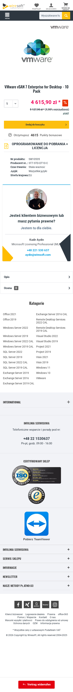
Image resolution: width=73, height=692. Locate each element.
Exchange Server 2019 (16, 372)
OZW (35, 623)
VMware (41, 378)
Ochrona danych (21, 623)
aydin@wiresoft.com (38, 254)
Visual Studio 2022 (47, 336)
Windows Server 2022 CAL (18, 341)
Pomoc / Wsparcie (26, 617)
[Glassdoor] (36, 604)
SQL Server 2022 (12, 351)
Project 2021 (43, 346)
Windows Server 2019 (15, 336)
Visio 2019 (42, 362)
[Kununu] (45, 604)
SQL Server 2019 (12, 357)
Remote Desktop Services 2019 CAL (50, 329)
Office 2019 (9, 319)
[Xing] (27, 604)
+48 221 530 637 (38, 250)
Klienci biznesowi (14, 614)
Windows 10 (43, 372)
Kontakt (43, 617)
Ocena (10, 288)
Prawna (51, 614)
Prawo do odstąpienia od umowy (51, 620)
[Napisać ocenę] (36, 95)
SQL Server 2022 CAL (15, 362)
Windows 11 (43, 367)
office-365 (63, 614)
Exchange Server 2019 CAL (18, 383)
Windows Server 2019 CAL (18, 346)
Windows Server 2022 (15, 327)
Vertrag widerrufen (39, 684)
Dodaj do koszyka (35, 124)
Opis (7, 277)
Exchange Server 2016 (16, 378)
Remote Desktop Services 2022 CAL (50, 321)
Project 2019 (43, 351)
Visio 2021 (42, 357)
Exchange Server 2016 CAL (51, 314)
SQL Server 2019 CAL (15, 367)
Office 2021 (9, 314)
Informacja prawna (50, 623)
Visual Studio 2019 (47, 341)
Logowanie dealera (35, 614)
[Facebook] (18, 604)
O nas (53, 617)
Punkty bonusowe (51, 135)
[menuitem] (65, 6)
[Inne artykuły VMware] (59, 27)
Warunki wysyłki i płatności (18, 620)
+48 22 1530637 (36, 438)
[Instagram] (55, 604)
